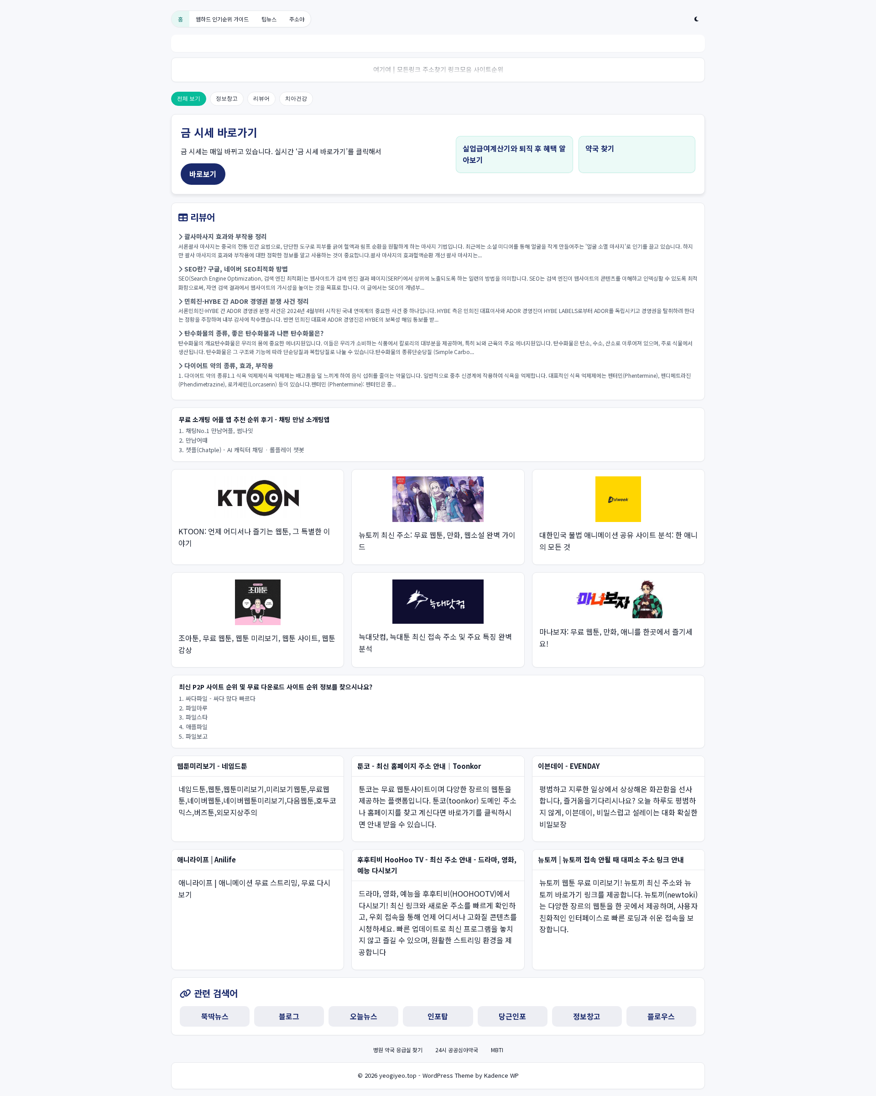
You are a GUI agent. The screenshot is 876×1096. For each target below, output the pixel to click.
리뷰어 (261, 98)
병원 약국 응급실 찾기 (397, 1050)
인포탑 (438, 1016)
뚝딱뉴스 (215, 1016)
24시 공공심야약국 (456, 1050)
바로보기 (203, 173)
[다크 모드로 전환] (696, 19)
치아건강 (296, 98)
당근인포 (512, 1016)
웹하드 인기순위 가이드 (222, 19)
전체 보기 (188, 98)
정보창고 (227, 98)
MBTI (497, 1050)
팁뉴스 (268, 19)
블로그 (289, 1016)
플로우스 (661, 1016)
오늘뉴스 (363, 1016)
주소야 (296, 19)
